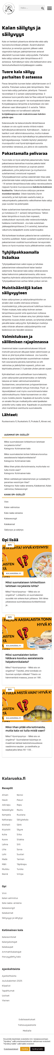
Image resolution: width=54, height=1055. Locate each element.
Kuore (5, 839)
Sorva (19, 849)
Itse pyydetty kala (11, 956)
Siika (19, 834)
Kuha (4, 834)
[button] (49, 8)
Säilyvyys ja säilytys (13, 529)
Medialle (27, 1030)
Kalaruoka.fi (13, 573)
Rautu (20, 810)
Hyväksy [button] (25, 1049)
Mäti (4, 864)
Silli (19, 844)
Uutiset (5, 995)
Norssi (20, 795)
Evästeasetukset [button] (11, 1049)
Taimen (20, 859)
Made (4, 859)
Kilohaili (6, 824)
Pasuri (20, 800)
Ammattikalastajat (11, 951)
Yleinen (5, 1000)
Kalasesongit (21, 489)
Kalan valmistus (12, 507)
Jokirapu (6, 804)
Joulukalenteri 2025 (12, 980)
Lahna (5, 844)
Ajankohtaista (9, 976)
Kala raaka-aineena (24, 485)
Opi (10, 545)
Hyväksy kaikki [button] (37, 1049)
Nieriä (5, 874)
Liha (4, 849)
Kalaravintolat (9, 937)
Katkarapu (7, 819)
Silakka (20, 839)
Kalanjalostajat (9, 942)
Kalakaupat (7, 947)
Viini (6, 501)
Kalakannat (39, 485)
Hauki (5, 800)
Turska (20, 869)
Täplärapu (22, 864)
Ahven (5, 795)
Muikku (5, 869)
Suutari (20, 854)
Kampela (6, 814)
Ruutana (21, 814)
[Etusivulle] (8, 8)
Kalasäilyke (7, 810)
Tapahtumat (8, 990)
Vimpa (20, 874)
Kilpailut (6, 985)
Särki (19, 824)
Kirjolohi (6, 829)
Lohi (4, 854)
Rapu (19, 804)
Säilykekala (22, 819)
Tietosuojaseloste (27, 1025)
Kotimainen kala (22, 448)
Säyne (20, 829)
